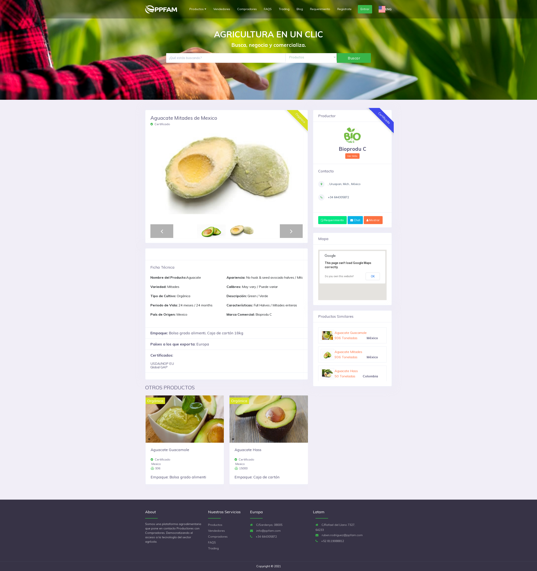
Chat (356, 220)
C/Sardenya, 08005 (268, 525)
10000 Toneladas (348, 338)
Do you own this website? (339, 276)
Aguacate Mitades (348, 371)
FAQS (268, 9)
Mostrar (374, 220)
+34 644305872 (338, 197)
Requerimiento (320, 9)
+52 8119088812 (332, 541)
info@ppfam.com (268, 531)
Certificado (162, 124)
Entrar (365, 9)
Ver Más (352, 156)
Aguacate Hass (346, 333)
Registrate (344, 9)
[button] (155, 176)
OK (373, 276)
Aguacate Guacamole (351, 352)
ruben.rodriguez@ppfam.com (342, 535)
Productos (197, 9)
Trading (284, 9)
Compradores (247, 9)
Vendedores (221, 9)
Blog (300, 9)
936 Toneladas (346, 357)
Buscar (354, 58)
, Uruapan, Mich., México (344, 184)
